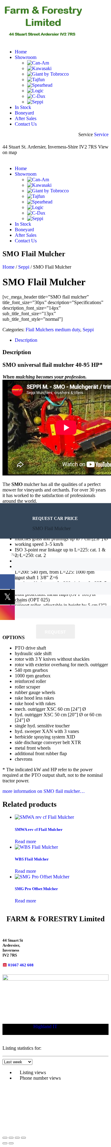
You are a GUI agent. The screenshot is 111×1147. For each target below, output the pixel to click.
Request (55, 631)
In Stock (23, 107)
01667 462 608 (21, 965)
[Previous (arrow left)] (4, 1143)
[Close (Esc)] (23, 1138)
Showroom (25, 57)
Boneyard (24, 112)
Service (101, 134)
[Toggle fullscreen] (11, 1138)
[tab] (62, 340)
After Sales (25, 118)
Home (21, 51)
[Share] (17, 1138)
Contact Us (26, 124)
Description (26, 340)
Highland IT (45, 1026)
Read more (25, 841)
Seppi (23, 267)
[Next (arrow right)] (11, 1143)
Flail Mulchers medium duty (53, 329)
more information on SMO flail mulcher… (43, 791)
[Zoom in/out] (4, 1138)
